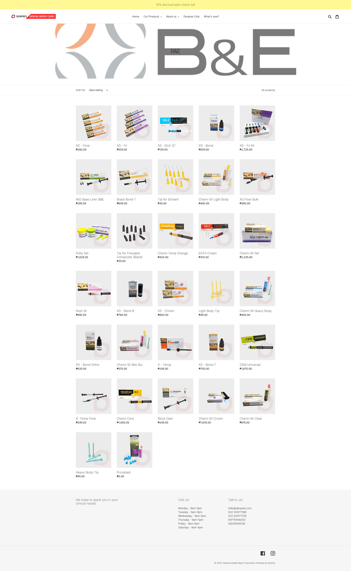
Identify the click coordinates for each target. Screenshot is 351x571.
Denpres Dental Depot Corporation (239, 563)
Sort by (80, 90)
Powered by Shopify (265, 563)
